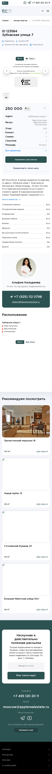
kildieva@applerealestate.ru (26, 302)
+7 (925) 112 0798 (28, 296)
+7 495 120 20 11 (41, 3)
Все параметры (13, 151)
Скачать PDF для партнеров (16, 44)
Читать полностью (10, 199)
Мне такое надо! (26, 676)
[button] (7, 421)
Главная (5, 20)
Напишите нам (26, 730)
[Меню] (48, 11)
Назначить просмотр (26, 160)
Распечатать (38, 44)
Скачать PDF (23, 41)
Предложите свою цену (26, 168)
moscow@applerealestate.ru (26, 707)
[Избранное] (42, 11)
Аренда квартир (20, 20)
